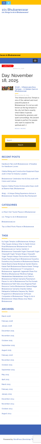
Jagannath (16, 271)
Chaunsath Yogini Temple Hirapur (14, 254)
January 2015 (7, 394)
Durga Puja (6, 259)
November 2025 (8, 336)
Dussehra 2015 (7, 261)
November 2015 (8, 360)
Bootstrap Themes (30, 439)
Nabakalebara (7, 276)
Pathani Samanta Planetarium (24, 279)
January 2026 (7, 326)
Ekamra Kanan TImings (30, 266)
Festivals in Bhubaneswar (11, 269)
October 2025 (7, 340)
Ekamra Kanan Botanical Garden (19, 264)
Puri (27, 281)
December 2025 (8, 331)
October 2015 (7, 365)
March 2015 (6, 384)
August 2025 (6, 350)
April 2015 (5, 379)
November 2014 (8, 404)
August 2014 (6, 413)
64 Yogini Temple (8, 241)
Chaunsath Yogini (32, 251)
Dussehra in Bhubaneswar (23, 261)
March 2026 (6, 316)
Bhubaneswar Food (24, 246)
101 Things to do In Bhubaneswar (14, 217)
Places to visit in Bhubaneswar (13, 281)
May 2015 (5, 374)
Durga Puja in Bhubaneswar (20, 259)
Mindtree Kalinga (26, 274)
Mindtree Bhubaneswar (10, 274)
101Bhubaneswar (21, 241)
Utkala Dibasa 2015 (20, 299)
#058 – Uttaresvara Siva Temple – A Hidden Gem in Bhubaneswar (26, 89)
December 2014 (8, 399)
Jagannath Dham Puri (29, 271)
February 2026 (7, 321)
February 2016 (7, 355)
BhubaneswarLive (8, 222)
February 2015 (7, 389)
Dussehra (35, 259)
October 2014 (7, 409)
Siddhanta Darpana (17, 291)
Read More (20, 128)
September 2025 (8, 345)
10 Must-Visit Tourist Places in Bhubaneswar (19, 212)
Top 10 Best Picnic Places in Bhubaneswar (18, 226)
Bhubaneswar (11, 246)
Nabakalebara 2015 (20, 276)
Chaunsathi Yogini (19, 251)
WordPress (17, 439)
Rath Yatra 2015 (18, 284)
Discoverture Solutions (28, 256)
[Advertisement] (20, 35)
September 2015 (8, 370)
